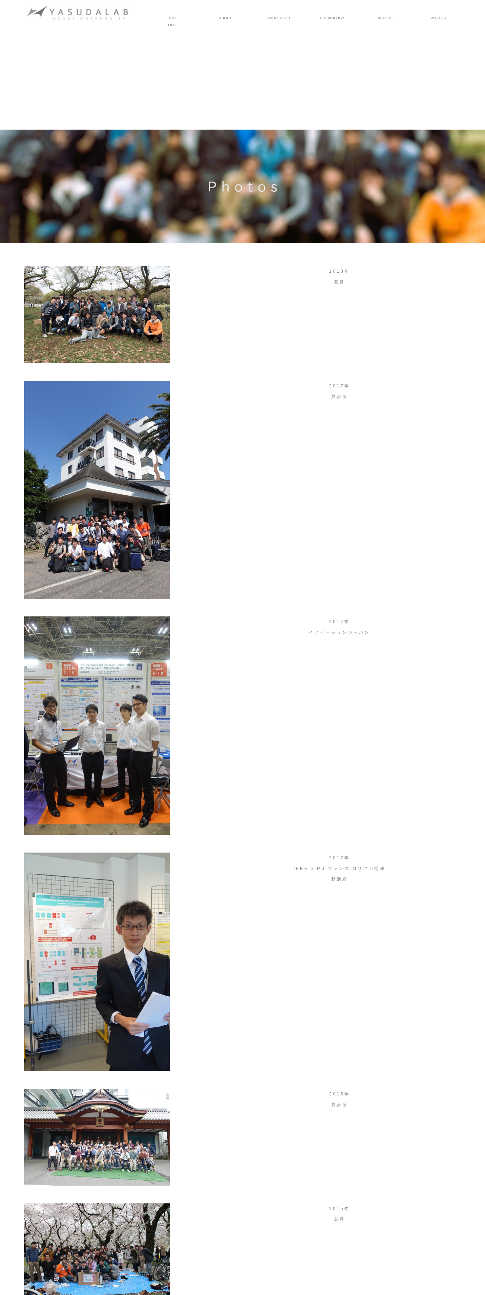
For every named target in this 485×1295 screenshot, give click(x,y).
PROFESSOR (278, 18)
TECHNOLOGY (331, 18)
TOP (172, 18)
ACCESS (385, 18)
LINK (172, 25)
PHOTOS (438, 18)
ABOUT (225, 18)
